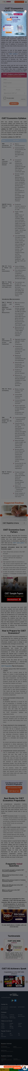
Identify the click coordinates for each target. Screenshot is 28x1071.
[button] (17, 1067)
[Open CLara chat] (24, 1067)
